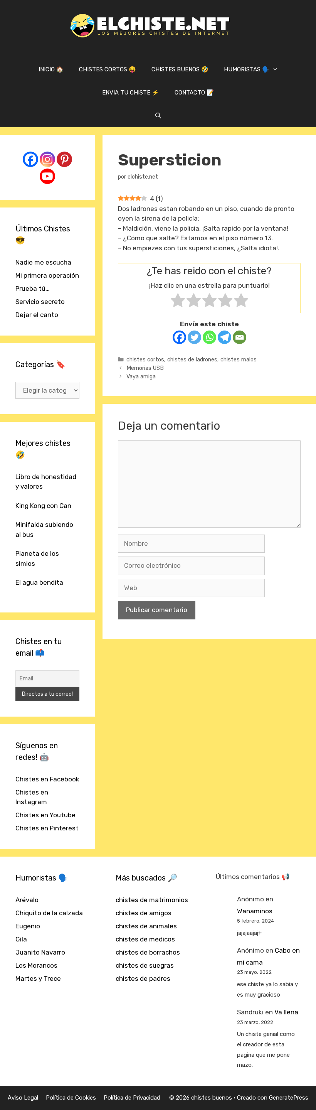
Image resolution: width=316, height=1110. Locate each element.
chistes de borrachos (148, 952)
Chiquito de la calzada (49, 913)
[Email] (239, 337)
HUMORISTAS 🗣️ (246, 69)
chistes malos (238, 359)
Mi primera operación (47, 275)
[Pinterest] (64, 159)
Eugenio (27, 926)
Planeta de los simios (37, 558)
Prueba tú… (32, 288)
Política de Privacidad (132, 1097)
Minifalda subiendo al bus (44, 529)
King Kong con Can (43, 505)
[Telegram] (224, 337)
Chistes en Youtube (45, 815)
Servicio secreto (40, 301)
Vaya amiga (141, 376)
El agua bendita (39, 582)
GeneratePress (288, 1097)
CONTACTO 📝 (194, 92)
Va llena (286, 1012)
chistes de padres (143, 978)
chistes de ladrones (192, 359)
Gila (21, 939)
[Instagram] (47, 159)
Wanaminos (254, 911)
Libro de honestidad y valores (45, 482)
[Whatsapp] (209, 337)
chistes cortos (145, 359)
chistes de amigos (143, 913)
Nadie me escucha (43, 262)
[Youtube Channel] (47, 176)
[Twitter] (194, 337)
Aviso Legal (23, 1097)
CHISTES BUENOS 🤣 (179, 69)
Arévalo (27, 900)
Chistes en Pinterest (47, 828)
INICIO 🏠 (51, 69)
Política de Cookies (71, 1097)
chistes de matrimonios (152, 900)
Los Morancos (36, 965)
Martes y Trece (38, 978)
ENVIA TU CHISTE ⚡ (130, 92)
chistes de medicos (145, 939)
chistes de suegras (145, 965)
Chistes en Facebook (47, 779)
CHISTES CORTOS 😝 (107, 69)
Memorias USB (145, 367)
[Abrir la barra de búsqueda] (157, 115)
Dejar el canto (36, 315)
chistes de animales (146, 926)
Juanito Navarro (40, 952)
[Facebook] (179, 337)
